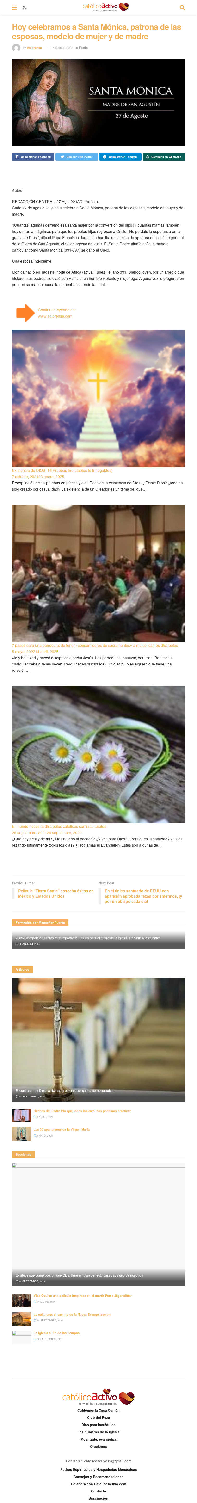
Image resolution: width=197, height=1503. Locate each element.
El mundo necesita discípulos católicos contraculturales (59, 826)
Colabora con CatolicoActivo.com (98, 1483)
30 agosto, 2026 (29, 944)
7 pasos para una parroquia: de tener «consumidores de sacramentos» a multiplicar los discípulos (95, 645)
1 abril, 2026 (44, 1117)
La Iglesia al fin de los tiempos (57, 1333)
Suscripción (98, 1498)
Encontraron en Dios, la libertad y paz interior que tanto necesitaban (65, 1090)
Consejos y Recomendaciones (98, 1476)
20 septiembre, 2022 (31, 1096)
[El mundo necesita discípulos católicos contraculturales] (98, 754)
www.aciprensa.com (55, 316)
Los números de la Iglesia (98, 1431)
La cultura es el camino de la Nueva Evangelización (72, 1314)
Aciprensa (34, 47)
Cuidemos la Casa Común (98, 1410)
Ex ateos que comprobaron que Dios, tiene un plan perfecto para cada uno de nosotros (79, 1275)
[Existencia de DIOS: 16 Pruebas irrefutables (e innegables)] (98, 398)
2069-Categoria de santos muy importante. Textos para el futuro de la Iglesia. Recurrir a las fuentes (88, 938)
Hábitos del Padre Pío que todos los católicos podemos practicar (82, 1111)
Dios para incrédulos (98, 1424)
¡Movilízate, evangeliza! (98, 1439)
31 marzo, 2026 (46, 1302)
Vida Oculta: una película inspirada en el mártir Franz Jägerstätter (83, 1295)
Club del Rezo (98, 1417)
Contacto (98, 1491)
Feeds (83, 47)
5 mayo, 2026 (44, 1135)
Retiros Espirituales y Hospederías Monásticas (98, 1469)
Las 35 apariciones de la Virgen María (62, 1129)
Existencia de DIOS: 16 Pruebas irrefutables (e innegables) (62, 470)
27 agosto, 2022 (62, 47)
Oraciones (98, 1446)
